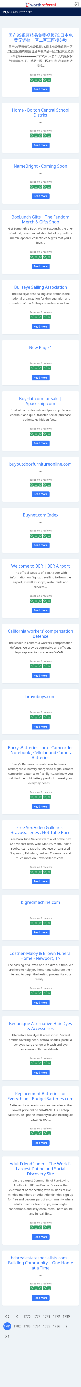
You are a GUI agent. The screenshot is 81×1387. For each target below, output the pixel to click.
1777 (36, 1316)
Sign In (76, 4)
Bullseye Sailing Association (40, 287)
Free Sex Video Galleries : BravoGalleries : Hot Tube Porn (40, 830)
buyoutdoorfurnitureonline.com (40, 464)
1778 (46, 1316)
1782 (17, 1326)
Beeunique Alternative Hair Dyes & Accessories (40, 1026)
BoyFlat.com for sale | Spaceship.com (40, 401)
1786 (56, 1326)
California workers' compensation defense (40, 633)
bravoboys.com (40, 696)
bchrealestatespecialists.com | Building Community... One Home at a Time (40, 1262)
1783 (26, 1326)
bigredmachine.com (40, 902)
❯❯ (7, 1336)
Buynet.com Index (40, 515)
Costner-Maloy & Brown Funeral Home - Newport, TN (40, 956)
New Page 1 (40, 347)
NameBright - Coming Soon (40, 166)
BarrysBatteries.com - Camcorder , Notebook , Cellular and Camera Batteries (40, 752)
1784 (36, 1326)
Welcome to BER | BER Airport (40, 566)
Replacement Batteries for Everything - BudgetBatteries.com (40, 1096)
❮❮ (7, 1316)
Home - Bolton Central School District (40, 112)
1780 (66, 1316)
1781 (7, 1326)
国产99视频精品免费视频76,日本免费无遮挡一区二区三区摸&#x (40, 37)
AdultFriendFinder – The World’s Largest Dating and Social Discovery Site (40, 1168)
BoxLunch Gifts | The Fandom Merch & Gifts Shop (40, 219)
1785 (46, 1326)
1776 (26, 1316)
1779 (56, 1316)
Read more (41, 89)
